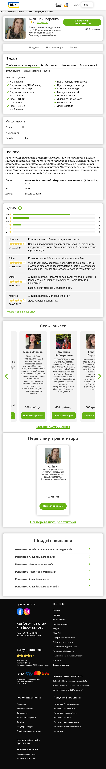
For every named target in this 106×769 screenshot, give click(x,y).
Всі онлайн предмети (26, 717)
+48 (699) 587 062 (30, 627)
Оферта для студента (63, 642)
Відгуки (56, 628)
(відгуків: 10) (42, 23)
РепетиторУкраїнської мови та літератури (67, 728)
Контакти (57, 615)
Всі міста (20, 722)
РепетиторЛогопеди (63, 717)
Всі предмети (23, 713)
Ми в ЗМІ (57, 633)
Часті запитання (60, 624)
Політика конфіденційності (65, 647)
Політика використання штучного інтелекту (68, 658)
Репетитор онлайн (25, 708)
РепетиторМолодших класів (66, 722)
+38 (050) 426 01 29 (31, 623)
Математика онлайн (26, 758)
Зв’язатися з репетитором (82, 22)
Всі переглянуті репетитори (53, 522)
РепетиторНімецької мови (66, 713)
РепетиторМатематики (64, 708)
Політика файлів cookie (63, 651)
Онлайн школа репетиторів (29, 731)
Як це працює (59, 619)
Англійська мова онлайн (27, 749)
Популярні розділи (25, 726)
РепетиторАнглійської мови (66, 704)
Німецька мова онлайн (27, 754)
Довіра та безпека (61, 665)
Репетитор (21, 704)
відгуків (29, 665)
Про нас (56, 610)
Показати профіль (33, 415)
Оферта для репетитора (64, 637)
